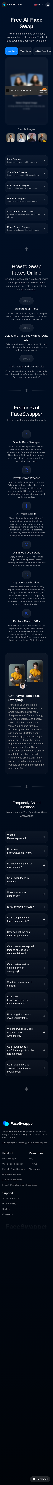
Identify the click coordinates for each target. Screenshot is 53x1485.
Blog (31, 1158)
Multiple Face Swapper (13, 1169)
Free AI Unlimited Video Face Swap (13, 1185)
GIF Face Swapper (11, 1174)
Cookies (6, 1209)
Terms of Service (10, 1198)
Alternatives (34, 1169)
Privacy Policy (9, 1204)
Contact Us (7, 1214)
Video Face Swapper (12, 1164)
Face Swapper (9, 1158)
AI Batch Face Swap (12, 1179)
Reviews (33, 1164)
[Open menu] (47, 4)
